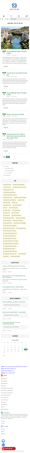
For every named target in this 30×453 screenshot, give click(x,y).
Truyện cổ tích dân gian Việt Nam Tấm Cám (14, 266)
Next (8, 156)
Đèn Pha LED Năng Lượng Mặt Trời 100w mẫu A (14, 302)
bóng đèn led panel (7, 184)
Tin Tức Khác (6, 175)
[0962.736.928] (3, 449)
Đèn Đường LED (4, 383)
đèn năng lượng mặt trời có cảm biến (10, 240)
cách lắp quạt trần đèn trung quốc (10, 194)
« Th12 (4, 355)
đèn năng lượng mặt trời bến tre (9, 235)
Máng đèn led (4, 378)
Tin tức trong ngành (9, 170)
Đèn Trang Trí (3, 402)
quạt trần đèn (14, 202)
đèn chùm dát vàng (16, 210)
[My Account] (19, 16)
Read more (6, 66)
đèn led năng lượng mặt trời (8, 217)
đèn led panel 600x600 (20, 217)
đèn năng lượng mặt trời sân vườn (10, 253)
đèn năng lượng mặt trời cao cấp (9, 238)
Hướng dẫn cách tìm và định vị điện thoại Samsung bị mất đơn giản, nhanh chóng (16, 136)
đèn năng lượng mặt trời (21, 228)
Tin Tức (6, 19)
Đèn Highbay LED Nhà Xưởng (7, 388)
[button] (4, 16)
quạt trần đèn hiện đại (17, 205)
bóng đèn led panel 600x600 (18, 184)
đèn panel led (6, 256)
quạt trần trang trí (6, 202)
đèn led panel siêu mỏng (18, 220)
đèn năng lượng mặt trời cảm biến (10, 246)
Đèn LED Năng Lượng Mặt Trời (7, 390)
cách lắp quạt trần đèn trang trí (9, 192)
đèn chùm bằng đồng (13, 207)
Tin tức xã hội (14, 55)
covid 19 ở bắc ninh (7, 187)
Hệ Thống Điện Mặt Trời (5, 395)
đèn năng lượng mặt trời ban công (10, 233)
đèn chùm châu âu (7, 210)
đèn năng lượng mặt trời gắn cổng (10, 251)
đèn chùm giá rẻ (6, 212)
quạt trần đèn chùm (7, 205)
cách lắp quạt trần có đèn (8, 189)
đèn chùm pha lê (6, 215)
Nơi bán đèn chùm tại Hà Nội (15, 114)
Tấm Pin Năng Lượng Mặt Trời (7, 392)
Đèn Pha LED (3, 385)
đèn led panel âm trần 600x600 (20, 223)
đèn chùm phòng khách (16, 215)
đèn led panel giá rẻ (7, 220)
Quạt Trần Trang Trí (5, 399)
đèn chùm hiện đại (15, 212)
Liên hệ (2, 423)
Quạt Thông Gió (4, 404)
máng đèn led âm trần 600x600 (20, 197)
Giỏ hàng (3, 433)
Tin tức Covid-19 (8, 168)
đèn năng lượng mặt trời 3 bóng (9, 230)
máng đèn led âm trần (7, 197)
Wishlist (2, 431)
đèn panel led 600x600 (15, 256)
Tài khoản (3, 429)
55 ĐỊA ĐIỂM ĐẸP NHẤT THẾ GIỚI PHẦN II (13, 287)
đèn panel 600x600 (22, 253)
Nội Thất (2, 406)
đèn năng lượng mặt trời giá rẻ (9, 248)
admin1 (9, 55)
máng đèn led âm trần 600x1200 (9, 200)
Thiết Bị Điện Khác (4, 409)
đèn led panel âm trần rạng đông (9, 225)
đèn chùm (5, 207)
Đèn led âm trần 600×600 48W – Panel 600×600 (14, 312)
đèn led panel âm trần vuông (9, 228)
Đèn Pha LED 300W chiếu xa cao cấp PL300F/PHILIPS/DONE (11, 323)
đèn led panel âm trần (7, 223)
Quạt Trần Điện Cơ (4, 397)
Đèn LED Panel (4, 381)
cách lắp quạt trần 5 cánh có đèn (19, 187)
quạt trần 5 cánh (21, 200)
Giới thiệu (3, 421)
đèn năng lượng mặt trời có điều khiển (10, 243)
